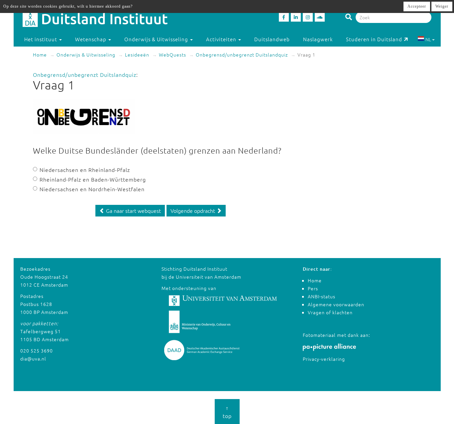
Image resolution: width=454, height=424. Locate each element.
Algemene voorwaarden (336, 304)
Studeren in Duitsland (374, 39)
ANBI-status (321, 296)
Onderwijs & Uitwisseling (86, 54)
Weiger (441, 6)
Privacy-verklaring (324, 358)
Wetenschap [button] (91, 39)
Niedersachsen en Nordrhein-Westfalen (92, 189)
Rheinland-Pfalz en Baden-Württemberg (93, 179)
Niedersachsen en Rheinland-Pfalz (85, 169)
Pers (313, 288)
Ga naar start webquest (133, 210)
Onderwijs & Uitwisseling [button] (156, 39)
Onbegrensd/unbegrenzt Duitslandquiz (242, 54)
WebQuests (172, 54)
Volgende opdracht (193, 210)
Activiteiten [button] (222, 39)
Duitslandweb (272, 39)
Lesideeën (137, 54)
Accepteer (416, 6)
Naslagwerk (318, 39)
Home (40, 54)
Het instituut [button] (41, 39)
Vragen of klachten (330, 312)
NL (428, 39)
